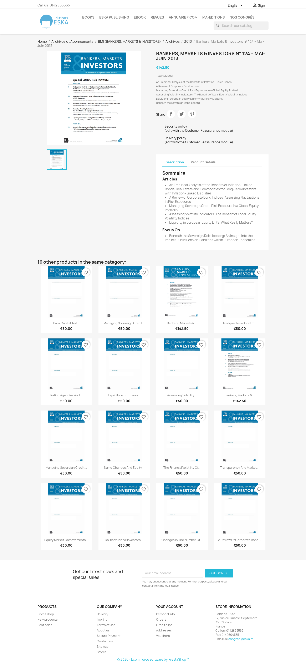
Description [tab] (174, 162)
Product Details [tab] (203, 162)
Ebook (140, 17)
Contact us (105, 641)
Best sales (44, 625)
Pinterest (192, 114)
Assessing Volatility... (182, 395)
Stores (102, 652)
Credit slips (164, 625)
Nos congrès (242, 17)
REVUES (157, 17)
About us (103, 630)
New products (47, 619)
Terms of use (106, 625)
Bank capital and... (66, 323)
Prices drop (45, 614)
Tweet (181, 114)
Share (171, 114)
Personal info (165, 614)
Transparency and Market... (239, 468)
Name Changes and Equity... (124, 468)
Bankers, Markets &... (182, 323)
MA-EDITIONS (213, 17)
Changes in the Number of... (182, 540)
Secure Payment (109, 636)
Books (88, 17)
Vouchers (163, 636)
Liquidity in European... (124, 395)
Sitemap (102, 647)
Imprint (102, 619)
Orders (161, 619)
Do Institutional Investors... (124, 540)
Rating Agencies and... (66, 395)
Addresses (164, 630)
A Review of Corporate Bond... (239, 540)
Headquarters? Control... (240, 323)
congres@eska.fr (240, 639)
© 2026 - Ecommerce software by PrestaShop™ (153, 659)
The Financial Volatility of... (181, 468)
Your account (169, 606)
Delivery (102, 614)
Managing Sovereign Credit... (124, 323)
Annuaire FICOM (183, 17)
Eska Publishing (114, 17)
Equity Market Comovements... (66, 540)
